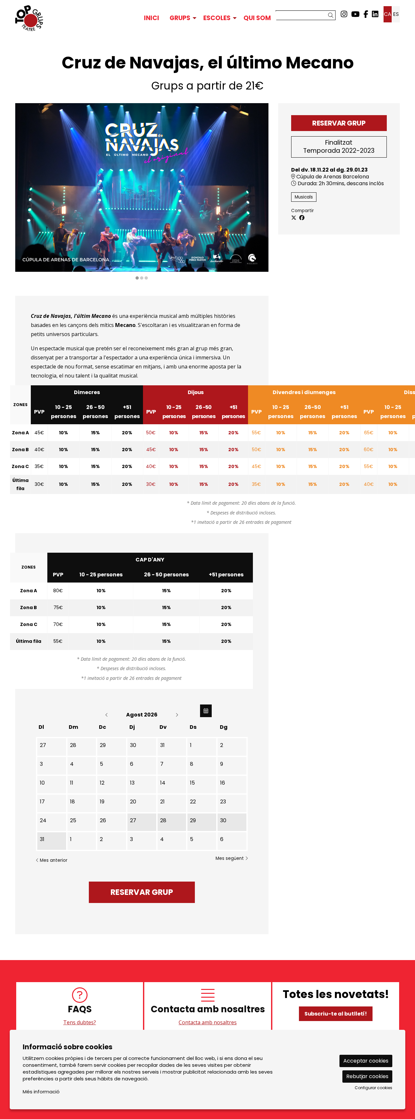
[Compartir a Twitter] (293, 218)
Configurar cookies (373, 1088)
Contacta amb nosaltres (208, 1022)
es (396, 14)
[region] (141, 192)
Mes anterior (53, 860)
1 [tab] (137, 278)
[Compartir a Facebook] (301, 218)
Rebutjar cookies (367, 1076)
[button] (332, 15)
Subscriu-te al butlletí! (335, 1013)
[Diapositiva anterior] (24, 192)
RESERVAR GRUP (338, 123)
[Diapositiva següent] (259, 192)
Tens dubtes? (79, 1022)
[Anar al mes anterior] (107, 714)
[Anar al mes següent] (176, 714)
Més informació (41, 1091)
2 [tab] (141, 278)
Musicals (304, 197)
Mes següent (230, 858)
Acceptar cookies (365, 1061)
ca (387, 14)
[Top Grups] (76, 18)
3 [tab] (146, 278)
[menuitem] (344, 14)
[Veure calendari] (206, 710)
